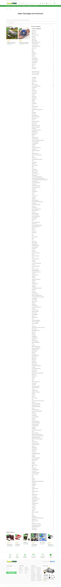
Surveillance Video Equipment (42, 365)
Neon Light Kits (42, 371)
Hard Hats (42, 302)
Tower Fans (42, 506)
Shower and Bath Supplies (42, 457)
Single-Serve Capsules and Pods (42, 295)
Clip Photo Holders (42, 165)
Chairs (42, 156)
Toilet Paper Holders (42, 503)
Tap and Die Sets (42, 497)
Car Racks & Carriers (42, 45)
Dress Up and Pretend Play (42, 222)
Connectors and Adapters (42, 182)
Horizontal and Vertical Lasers (42, 307)
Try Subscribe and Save (42, 469)
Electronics (42, 52)
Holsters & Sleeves (42, 61)
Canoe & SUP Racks (42, 43)
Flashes (42, 254)
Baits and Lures (42, 118)
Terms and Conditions (20, 569)
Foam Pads (42, 260)
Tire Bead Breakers (42, 500)
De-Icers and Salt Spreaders (42, 204)
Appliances (23, 5)
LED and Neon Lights (42, 340)
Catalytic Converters (42, 153)
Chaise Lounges (42, 162)
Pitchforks (42, 352)
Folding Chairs (42, 157)
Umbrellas (42, 456)
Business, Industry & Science (43, 42)
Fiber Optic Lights (42, 242)
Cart (25, 571)
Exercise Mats (42, 96)
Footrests (42, 264)
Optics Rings (42, 384)
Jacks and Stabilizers (42, 323)
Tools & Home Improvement (43, 86)
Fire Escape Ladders (42, 247)
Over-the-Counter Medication (42, 263)
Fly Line (42, 257)
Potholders (42, 418)
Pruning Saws (42, 427)
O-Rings (42, 378)
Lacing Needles (42, 336)
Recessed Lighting (42, 217)
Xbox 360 (42, 377)
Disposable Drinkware (42, 213)
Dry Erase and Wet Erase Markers (42, 225)
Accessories (42, 30)
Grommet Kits (42, 289)
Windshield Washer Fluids (42, 526)
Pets (42, 399)
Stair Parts (43, 478)
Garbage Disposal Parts (42, 270)
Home (7, 8)
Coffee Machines (42, 169)
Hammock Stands (42, 301)
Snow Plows (42, 206)
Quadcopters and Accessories (42, 430)
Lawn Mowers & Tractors (42, 71)
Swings (42, 490)
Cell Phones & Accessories (42, 46)
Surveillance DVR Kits (42, 488)
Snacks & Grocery (42, 81)
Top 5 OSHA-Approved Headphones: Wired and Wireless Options (39, 572)
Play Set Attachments (42, 409)
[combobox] (27, 3)
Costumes (42, 197)
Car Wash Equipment (42, 143)
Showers (42, 462)
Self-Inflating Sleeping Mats (42, 453)
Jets (42, 324)
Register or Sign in (50, 3)
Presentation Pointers (42, 424)
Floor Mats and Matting (42, 255)
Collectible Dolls (42, 175)
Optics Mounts (42, 383)
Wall (42, 513)
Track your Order (27, 569)
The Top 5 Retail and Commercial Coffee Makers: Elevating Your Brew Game (33, 576)
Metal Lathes (42, 358)
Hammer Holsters (42, 299)
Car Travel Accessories (42, 141)
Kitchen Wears (43, 69)
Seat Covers (42, 450)
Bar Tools (42, 119)
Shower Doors (42, 460)
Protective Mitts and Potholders (42, 288)
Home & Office (35, 5)
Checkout (26, 570)
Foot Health (42, 261)
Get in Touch (21, 572)
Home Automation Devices (42, 216)
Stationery (42, 479)
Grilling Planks (42, 286)
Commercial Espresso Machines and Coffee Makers (42, 179)
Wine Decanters (42, 528)
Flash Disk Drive (42, 53)
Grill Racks (42, 282)
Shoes (42, 160)
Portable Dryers (42, 415)
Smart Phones (42, 80)
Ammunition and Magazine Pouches (42, 109)
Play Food (42, 408)
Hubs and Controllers (42, 311)
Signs (42, 466)
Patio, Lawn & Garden (43, 75)
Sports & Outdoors (43, 84)
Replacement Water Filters (42, 437)
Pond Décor (42, 412)
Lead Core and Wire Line (42, 258)
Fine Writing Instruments (42, 245)
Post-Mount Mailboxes (42, 416)
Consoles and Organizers (42, 185)
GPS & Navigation (42, 58)
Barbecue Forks (42, 124)
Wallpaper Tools (42, 519)
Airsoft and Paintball (42, 106)
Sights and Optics (42, 465)
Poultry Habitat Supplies (42, 421)
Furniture (42, 55)
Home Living (42, 64)
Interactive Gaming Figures (42, 320)
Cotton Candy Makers (42, 200)
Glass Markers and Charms (42, 279)
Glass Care (42, 277)
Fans (42, 239)
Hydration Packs (42, 97)
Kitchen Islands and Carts (42, 330)
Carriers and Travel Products (42, 147)
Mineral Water (42, 359)
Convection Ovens (42, 191)
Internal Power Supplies (42, 321)
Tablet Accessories (42, 494)
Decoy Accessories (42, 210)
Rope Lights (42, 315)
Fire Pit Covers (42, 248)
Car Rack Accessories (42, 138)
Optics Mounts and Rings (42, 386)
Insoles (42, 318)
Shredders (42, 463)
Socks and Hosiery (42, 236)
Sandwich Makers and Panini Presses (42, 201)
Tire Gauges (42, 501)
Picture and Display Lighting (42, 403)
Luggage (42, 100)
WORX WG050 (33, 572)
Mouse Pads (42, 367)
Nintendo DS (42, 374)
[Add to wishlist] (12, 28)
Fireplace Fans (42, 251)
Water (42, 522)
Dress (42, 220)
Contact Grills (42, 188)
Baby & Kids (42, 37)
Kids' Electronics (42, 223)
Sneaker (42, 83)
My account (20, 567)
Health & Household (42, 59)
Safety (42, 440)
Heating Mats (42, 304)
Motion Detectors (42, 364)
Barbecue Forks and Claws (42, 125)
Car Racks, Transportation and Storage (42, 140)
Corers (42, 194)
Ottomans (42, 389)
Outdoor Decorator (42, 390)
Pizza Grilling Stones (42, 283)
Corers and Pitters (42, 195)
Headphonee (42, 198)
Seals (42, 380)
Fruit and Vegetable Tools (42, 266)
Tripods (42, 510)
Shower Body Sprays (42, 459)
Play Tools (42, 333)
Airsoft (42, 105)
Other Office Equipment (42, 387)
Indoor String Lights (42, 314)
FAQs (54, 0)
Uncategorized (42, 87)
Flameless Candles (42, 244)
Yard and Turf (9, 5)
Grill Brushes (42, 280)
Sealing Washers (42, 447)
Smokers (42, 229)
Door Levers (42, 219)
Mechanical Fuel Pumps (42, 355)
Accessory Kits (42, 93)
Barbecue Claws (42, 122)
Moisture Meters (42, 362)
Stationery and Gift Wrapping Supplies (42, 481)
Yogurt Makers (42, 203)
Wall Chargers (42, 516)
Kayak (42, 65)
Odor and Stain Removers (42, 381)
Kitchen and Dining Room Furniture (42, 159)
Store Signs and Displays (42, 150)
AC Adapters (42, 90)
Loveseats (42, 345)
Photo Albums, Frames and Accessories (42, 400)
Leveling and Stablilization (42, 342)
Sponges (42, 446)
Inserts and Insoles (42, 317)
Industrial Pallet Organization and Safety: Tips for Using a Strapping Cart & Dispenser (39, 578)
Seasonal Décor (42, 329)
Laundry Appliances (42, 337)
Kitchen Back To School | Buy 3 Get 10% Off (42, 327)
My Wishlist (26, 568)
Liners (42, 343)
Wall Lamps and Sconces (42, 405)
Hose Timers (42, 308)
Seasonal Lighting (42, 449)
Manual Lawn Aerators (42, 349)
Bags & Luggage (42, 40)
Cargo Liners (42, 144)
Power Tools (14, 5)
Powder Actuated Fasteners (42, 422)
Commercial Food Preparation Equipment (42, 178)
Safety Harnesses (42, 441)
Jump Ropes (42, 99)
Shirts (42, 235)
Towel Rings (42, 504)
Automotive (42, 36)
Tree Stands (42, 509)
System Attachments (42, 491)
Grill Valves (42, 285)
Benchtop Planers (42, 131)
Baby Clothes (42, 39)
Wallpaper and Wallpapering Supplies (42, 517)
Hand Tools (19, 5)
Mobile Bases (42, 361)
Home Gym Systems (42, 305)
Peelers (42, 396)
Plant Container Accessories (42, 406)
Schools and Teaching (42, 443)
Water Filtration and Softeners (42, 525)
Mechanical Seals (42, 356)
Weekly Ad (51, 0)
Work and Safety (42, 529)
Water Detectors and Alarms (42, 523)
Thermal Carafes (42, 172)
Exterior (42, 238)
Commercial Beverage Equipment (42, 176)
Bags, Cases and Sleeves (42, 116)
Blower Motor (42, 134)
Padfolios (42, 393)
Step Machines (42, 484)
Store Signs (42, 485)
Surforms (42, 487)
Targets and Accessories (42, 498)
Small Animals (42, 468)
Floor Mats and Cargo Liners (42, 187)
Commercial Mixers (42, 181)
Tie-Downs (42, 102)
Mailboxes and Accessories (42, 348)
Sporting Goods (29, 5)
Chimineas (42, 163)
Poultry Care (42, 419)
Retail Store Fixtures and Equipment (42, 438)
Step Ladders (42, 482)
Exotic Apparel (42, 232)
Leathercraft (42, 339)
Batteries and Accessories (42, 127)
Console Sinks (42, 184)
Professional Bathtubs (42, 425)
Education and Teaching (42, 226)
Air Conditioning (42, 103)
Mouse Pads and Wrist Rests (42, 368)
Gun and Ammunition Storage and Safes (42, 296)
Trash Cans (42, 507)
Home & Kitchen (42, 62)
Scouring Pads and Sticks (42, 444)
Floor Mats (42, 146)
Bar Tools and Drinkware (42, 121)
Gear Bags (42, 276)
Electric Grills (42, 228)
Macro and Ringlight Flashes (42, 346)
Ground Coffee (42, 292)
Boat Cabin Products (42, 137)
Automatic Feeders (42, 115)
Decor (42, 49)
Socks (42, 475)
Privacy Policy (21, 570)
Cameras (42, 94)
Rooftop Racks (42, 77)
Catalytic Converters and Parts (42, 154)
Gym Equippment (42, 298)
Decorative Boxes (42, 207)
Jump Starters (42, 326)
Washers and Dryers (42, 520)
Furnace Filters (42, 241)
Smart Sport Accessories (42, 472)
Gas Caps (42, 273)
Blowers (42, 135)
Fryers (42, 267)
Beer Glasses (42, 128)
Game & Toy (43, 56)
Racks (42, 431)
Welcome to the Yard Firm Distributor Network (12, 0)
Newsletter (26, 567)
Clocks (42, 166)
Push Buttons (42, 428)
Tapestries (42, 402)
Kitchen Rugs (42, 112)
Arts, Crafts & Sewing (42, 34)
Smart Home (42, 78)
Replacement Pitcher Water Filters (42, 434)
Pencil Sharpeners (42, 397)
